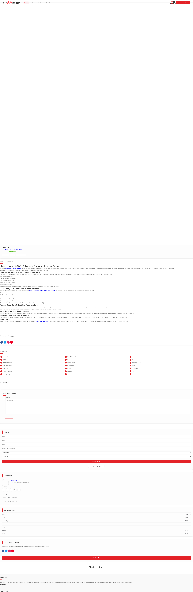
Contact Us (96, 558)
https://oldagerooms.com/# (10, 497)
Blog (50, 3)
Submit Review (9, 418)
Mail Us (4, 336)
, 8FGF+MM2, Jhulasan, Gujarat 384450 (12, 249)
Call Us (12, 336)
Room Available (21, 255)
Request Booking (96, 461)
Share (13, 255)
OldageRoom (14, 480)
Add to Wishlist (97, 466)
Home (26, 3)
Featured (6, 255)
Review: (8, 397)
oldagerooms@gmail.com (10, 501)
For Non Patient (42, 3)
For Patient (33, 3)
